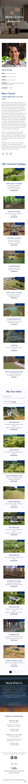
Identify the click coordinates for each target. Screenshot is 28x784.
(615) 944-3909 (11, 76)
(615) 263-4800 (11, 80)
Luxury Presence (14, 772)
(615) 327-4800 (15, 729)
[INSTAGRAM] (7, 154)
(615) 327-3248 (15, 730)
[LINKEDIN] (10, 154)
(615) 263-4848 (15, 744)
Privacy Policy (20, 780)
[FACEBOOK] (3, 154)
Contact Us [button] (14, 704)
